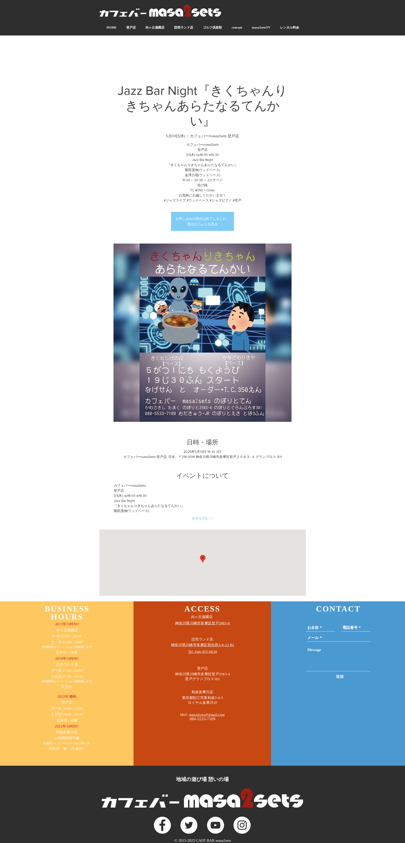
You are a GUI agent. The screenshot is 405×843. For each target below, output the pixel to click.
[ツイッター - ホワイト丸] (188, 825)
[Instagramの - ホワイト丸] (242, 825)
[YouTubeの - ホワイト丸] (215, 825)
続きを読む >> (202, 518)
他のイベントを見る (202, 224)
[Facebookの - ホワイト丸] (162, 825)
